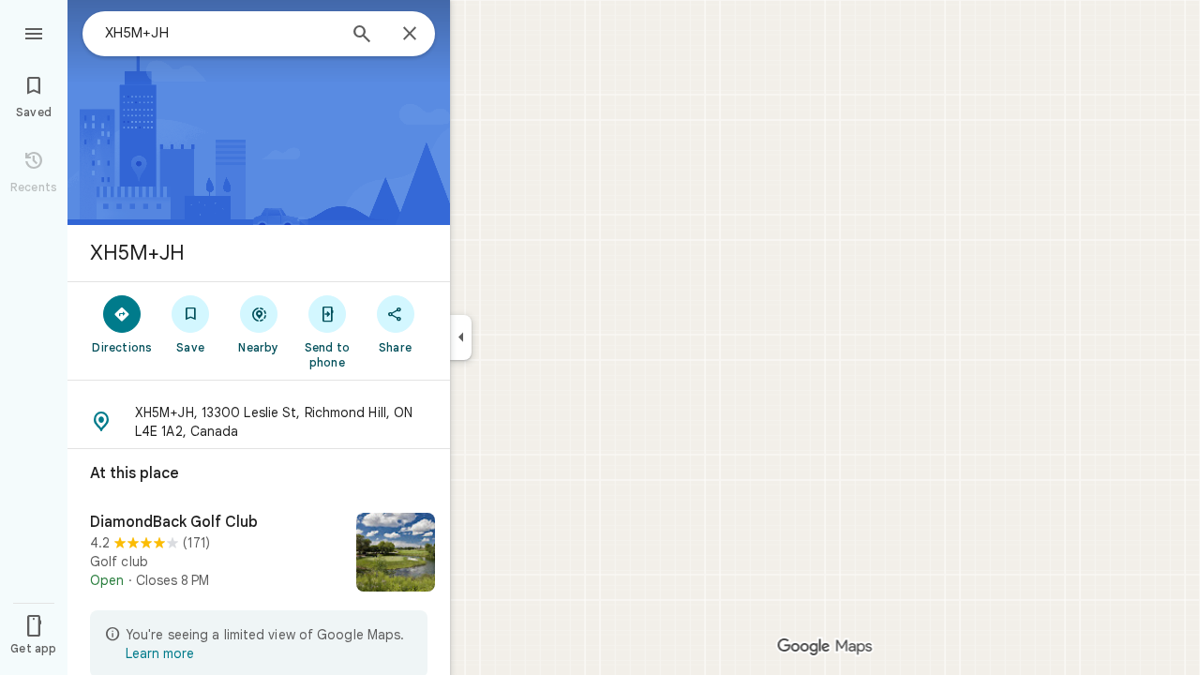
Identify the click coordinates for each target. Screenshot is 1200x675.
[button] (259, 422)
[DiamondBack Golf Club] (259, 554)
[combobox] (220, 33)
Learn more (160, 653)
